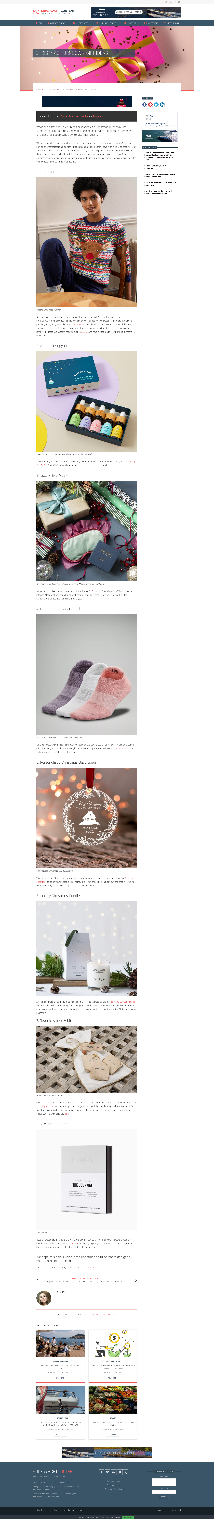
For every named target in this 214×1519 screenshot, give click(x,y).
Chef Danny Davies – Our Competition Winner (107, 1280)
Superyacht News (57, 23)
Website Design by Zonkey (74, 1510)
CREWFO (108, 1372)
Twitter (166, 2)
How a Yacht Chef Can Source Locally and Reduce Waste (113, 1423)
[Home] (54, 12)
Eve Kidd (62, 1292)
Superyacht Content (56, 1372)
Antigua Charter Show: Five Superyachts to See (65, 1280)
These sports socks (122, 748)
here (67, 1113)
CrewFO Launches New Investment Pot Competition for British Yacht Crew (113, 1367)
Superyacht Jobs (113, 1485)
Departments (89, 1314)
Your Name (164, 1477)
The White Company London (122, 1001)
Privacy (161, 1510)
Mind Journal (72, 1243)
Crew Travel (131, 23)
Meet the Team (172, 23)
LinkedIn (170, 2)
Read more (60, 1378)
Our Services (152, 23)
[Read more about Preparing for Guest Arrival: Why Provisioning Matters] (60, 1343)
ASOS (84, 332)
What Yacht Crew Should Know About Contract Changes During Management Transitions (61, 1423)
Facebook (161, 2)
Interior (99, 1314)
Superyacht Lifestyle (107, 23)
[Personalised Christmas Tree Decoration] (86, 867)
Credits (167, 1510)
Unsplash (98, 116)
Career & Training (60, 1361)
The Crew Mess (81, 23)
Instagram (175, 2)
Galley (113, 1418)
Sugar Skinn (47, 1106)
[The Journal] (86, 1229)
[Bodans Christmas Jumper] (86, 306)
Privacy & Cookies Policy (112, 1517)
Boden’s (77, 324)
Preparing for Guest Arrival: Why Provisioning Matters (60, 1367)
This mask (96, 591)
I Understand (127, 1517)
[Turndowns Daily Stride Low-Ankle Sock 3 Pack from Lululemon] (86, 734)
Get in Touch (176, 1510)
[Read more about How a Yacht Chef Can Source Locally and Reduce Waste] (113, 1400)
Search (179, 2)
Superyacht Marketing (113, 1489)
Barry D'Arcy (108, 1429)
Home (40, 23)
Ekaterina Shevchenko (74, 116)
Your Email (164, 1488)
